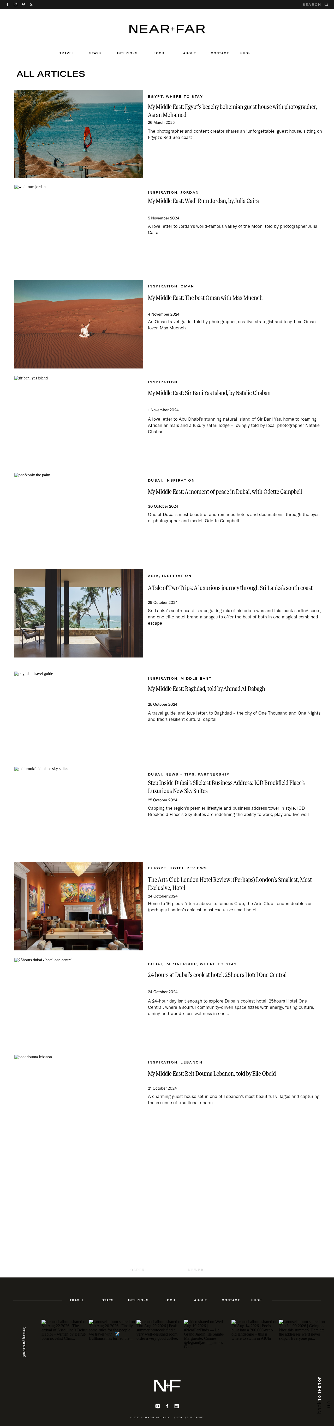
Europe (157, 868)
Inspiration (162, 192)
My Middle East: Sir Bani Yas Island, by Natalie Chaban (209, 393)
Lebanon (191, 1062)
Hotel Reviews (188, 868)
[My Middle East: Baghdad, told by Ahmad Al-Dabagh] (78, 716)
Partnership (213, 774)
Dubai (155, 480)
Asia (153, 576)
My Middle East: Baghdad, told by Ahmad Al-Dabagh (206, 688)
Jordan (190, 192)
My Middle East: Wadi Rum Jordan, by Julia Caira (203, 201)
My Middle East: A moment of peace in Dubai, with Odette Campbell (225, 491)
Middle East (196, 678)
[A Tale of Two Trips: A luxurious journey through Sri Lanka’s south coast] (78, 613)
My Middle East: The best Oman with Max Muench (205, 297)
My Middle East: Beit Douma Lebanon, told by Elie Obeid (212, 1073)
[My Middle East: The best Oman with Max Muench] (78, 324)
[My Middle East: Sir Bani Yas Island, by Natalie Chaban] (78, 420)
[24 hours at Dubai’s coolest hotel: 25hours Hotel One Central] (78, 1002)
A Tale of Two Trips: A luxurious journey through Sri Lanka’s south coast (230, 588)
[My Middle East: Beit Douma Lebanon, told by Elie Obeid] (78, 1099)
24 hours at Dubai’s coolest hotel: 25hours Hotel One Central (217, 975)
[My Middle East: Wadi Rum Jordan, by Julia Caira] (78, 229)
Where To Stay (184, 97)
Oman (187, 286)
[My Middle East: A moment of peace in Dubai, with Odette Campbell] (78, 517)
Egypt (155, 97)
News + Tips (180, 774)
